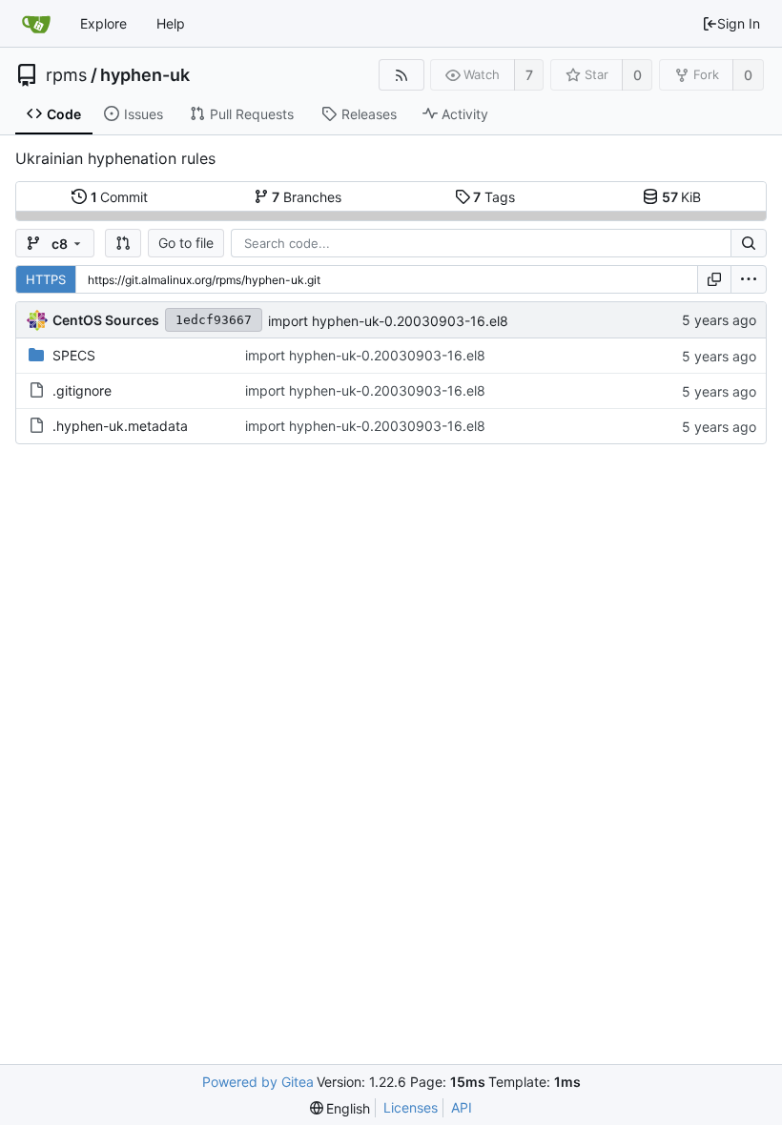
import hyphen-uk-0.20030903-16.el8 (388, 321)
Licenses (410, 1107)
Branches (306, 197)
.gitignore (82, 390)
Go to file (186, 243)
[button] (123, 243)
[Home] (36, 24)
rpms (66, 75)
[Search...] (749, 243)
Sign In (738, 23)
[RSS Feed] (401, 75)
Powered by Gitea (258, 1082)
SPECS (73, 355)
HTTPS (46, 279)
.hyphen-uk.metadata (120, 426)
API (461, 1107)
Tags (494, 197)
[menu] (749, 279)
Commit (120, 197)
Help (170, 23)
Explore (103, 23)
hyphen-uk (145, 75)
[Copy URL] (714, 279)
